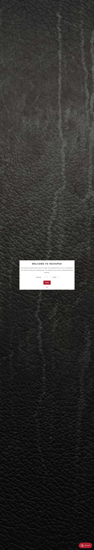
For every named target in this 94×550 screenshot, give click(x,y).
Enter (47, 282)
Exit (47, 287)
